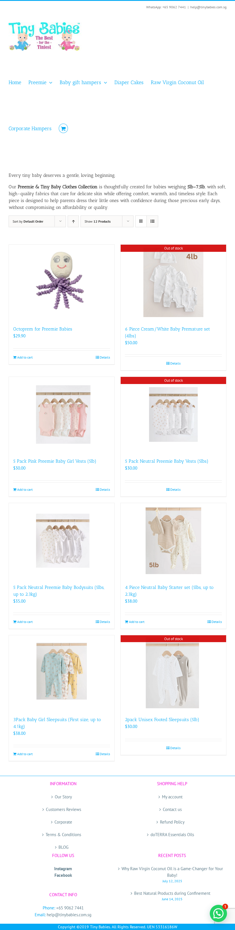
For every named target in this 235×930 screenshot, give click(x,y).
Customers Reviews (63, 809)
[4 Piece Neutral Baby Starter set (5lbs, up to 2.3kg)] (173, 540)
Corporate (63, 822)
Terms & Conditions (63, 834)
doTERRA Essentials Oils (172, 834)
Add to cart (25, 357)
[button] (218, 913)
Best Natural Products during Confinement (172, 893)
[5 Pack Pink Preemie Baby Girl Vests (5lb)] (61, 414)
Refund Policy (172, 822)
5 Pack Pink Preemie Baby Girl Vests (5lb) (54, 461)
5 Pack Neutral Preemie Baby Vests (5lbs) (166, 461)
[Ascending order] (73, 221)
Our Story (63, 797)
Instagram (63, 868)
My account (172, 797)
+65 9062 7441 (70, 908)
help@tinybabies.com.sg (208, 7)
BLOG (63, 847)
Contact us (172, 809)
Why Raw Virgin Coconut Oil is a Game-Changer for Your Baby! (172, 872)
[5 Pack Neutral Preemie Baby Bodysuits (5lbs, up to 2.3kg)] (61, 540)
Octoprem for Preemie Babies (42, 329)
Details (105, 357)
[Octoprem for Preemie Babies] (61, 282)
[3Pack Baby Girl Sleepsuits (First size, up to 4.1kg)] (61, 673)
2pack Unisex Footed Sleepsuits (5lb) (162, 719)
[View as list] (152, 221)
